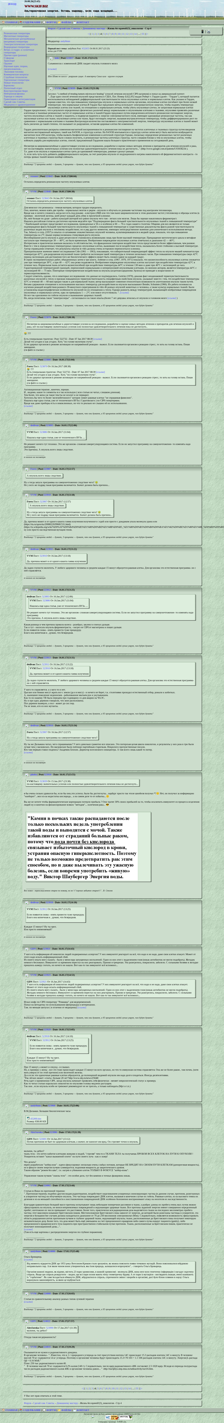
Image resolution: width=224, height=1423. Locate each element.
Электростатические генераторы (21, 44)
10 (119, 34)
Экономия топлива (13, 71)
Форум (51, 28)
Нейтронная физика (14, 93)
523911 (49, 549)
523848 (47, 191)
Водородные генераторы (17, 47)
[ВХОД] (12, 4)
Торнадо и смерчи (13, 96)
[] (52, 69)
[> (147, 34)
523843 (49, 176)
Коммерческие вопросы (16, 74)
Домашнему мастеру (94, 28)
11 (123, 34)
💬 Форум (49, 22)
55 (143, 34)
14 (135, 34)
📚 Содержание (30, 22)
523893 (49, 425)
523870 (47, 317)
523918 (49, 902)
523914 (49, 725)
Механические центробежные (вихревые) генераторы (19, 40)
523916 (47, 774)
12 (127, 34)
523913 (47, 657)
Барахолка (9, 85)
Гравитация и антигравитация (19, 99)
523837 (69, 58)
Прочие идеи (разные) (15, 55)
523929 (47, 1029)
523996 (53, 1132)
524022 (46, 1321)
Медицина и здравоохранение (19, 104)
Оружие (8, 63)
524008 (47, 1293)
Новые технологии (14, 82)
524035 (47, 1347)
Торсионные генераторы (16, 80)
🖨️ (209, 31)
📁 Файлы (64, 22)
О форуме (9, 58)
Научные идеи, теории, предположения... (16, 67)
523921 (46, 948)
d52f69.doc (35, 1118)
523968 (51, 1105)
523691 (43, 1139)
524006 (51, 1251)
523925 (47, 975)
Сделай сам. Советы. (14, 102)
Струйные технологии (15, 77)
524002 (47, 1185)
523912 (47, 589)
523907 (47, 469)
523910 (47, 495)
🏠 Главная (10, 22)
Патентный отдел (13, 88)
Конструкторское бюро (16, 91)
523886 (47, 359)
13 (131, 34)
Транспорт (9, 60)
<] (89, 34)
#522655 (85, 48)
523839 (71, 88)
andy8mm (65, 41)
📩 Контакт (81, 22)
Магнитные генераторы (16, 36)
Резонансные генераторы (17, 33)
